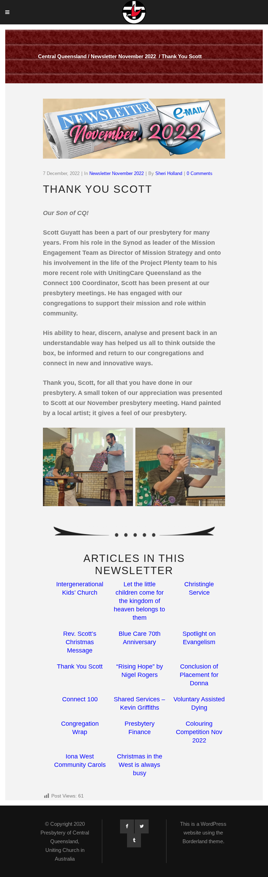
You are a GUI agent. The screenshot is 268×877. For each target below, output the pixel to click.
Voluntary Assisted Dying (199, 703)
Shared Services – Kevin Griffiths (139, 703)
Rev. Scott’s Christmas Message (79, 642)
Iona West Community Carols (80, 760)
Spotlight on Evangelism (199, 638)
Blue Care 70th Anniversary (140, 638)
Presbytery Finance (140, 727)
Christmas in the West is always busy (139, 765)
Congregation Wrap (80, 727)
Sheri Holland (168, 173)
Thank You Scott (80, 666)
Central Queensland (62, 56)
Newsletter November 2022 (123, 56)
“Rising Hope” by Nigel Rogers (139, 670)
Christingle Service (199, 588)
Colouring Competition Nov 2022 (199, 732)
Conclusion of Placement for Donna (199, 675)
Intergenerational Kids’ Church (79, 588)
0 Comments (200, 173)
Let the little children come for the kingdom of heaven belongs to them (139, 601)
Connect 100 (80, 699)
